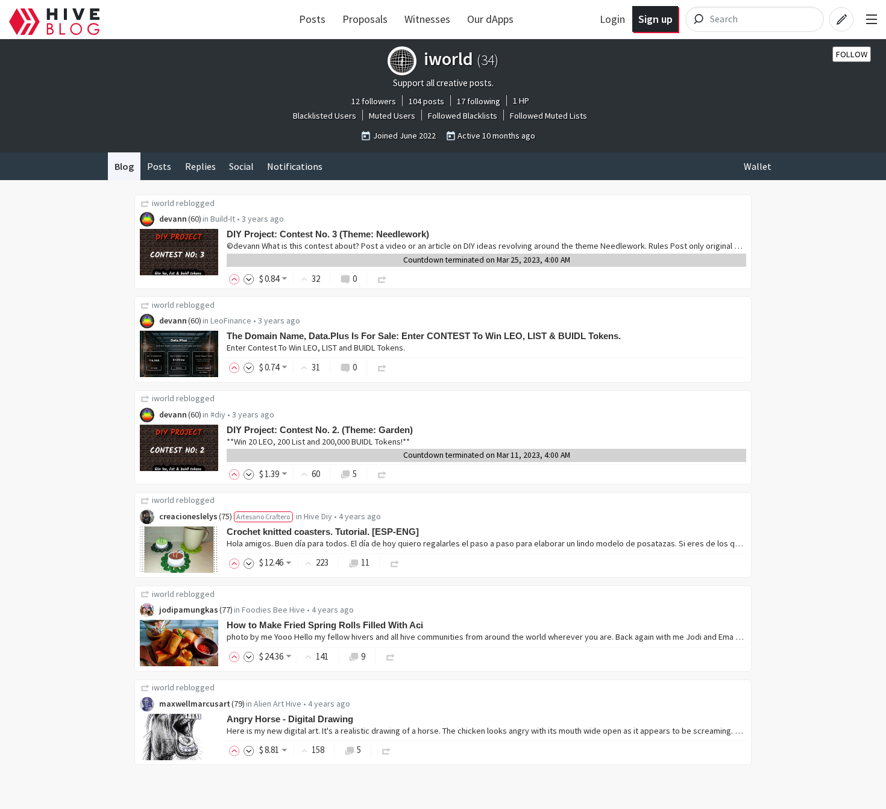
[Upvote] (236, 278)
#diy (217, 414)
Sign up (655, 19)
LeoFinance (230, 320)
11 (365, 562)
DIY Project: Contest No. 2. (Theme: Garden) (320, 430)
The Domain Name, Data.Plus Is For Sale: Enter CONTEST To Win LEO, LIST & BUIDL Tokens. (424, 336)
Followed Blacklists (462, 115)
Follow (851, 54)
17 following (478, 101)
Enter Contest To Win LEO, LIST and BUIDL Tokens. (316, 347)
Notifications (294, 166)
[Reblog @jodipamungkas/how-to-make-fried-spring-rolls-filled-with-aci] (390, 656)
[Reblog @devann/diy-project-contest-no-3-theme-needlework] (382, 278)
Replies (200, 166)
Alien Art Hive (277, 703)
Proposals (365, 19)
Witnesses (427, 19)
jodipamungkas (188, 609)
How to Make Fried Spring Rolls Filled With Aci (325, 625)
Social (241, 166)
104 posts (426, 101)
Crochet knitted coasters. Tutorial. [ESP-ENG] (323, 531)
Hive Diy (318, 516)
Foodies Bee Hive (273, 609)
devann (173, 218)
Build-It (222, 218)
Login (612, 19)
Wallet (757, 166)
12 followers (373, 101)
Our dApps (490, 19)
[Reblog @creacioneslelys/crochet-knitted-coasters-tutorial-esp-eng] (394, 562)
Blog (124, 166)
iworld (163, 203)
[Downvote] (248, 278)
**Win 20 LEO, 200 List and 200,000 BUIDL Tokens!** (318, 441)
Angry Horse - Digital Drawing (290, 719)
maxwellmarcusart (194, 703)
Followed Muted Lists (548, 115)
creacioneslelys (188, 516)
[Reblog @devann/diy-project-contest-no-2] (382, 473)
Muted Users (392, 115)
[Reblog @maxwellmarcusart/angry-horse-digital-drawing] (386, 749)
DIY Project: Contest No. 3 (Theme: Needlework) (328, 234)
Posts (312, 19)
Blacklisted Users (324, 115)
